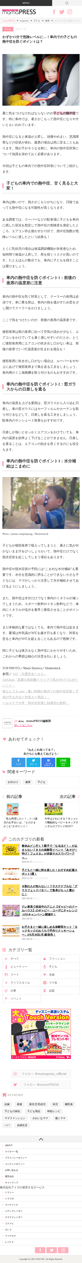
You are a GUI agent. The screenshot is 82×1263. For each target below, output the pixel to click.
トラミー (9, 1192)
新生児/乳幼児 (37, 1104)
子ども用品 (33, 1111)
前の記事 (14, 797)
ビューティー (19, 966)
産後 (19, 1104)
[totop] (41, 1139)
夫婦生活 (22, 1125)
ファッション (57, 958)
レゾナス (9, 1242)
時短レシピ (53, 1111)
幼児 (55, 1104)
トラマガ (9, 1198)
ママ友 (53, 982)
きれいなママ (40, 1118)
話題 (52, 990)
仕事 (13, 990)
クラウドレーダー (13, 1217)
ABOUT (9, 1145)
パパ (7, 1125)
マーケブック (11, 1205)
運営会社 (9, 1176)
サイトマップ (11, 1182)
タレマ (8, 1229)
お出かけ (13, 782)
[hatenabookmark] (48, 762)
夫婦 (52, 974)
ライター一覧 (11, 1151)
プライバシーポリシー (16, 1158)
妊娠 (7, 1104)
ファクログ (10, 1236)
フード (15, 974)
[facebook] (18, 762)
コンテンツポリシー (15, 1164)
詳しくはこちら (23, 725)
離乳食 (69, 1104)
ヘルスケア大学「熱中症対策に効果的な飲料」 (35, 703)
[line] (63, 762)
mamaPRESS (9, 20)
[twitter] (33, 762)
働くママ (60, 1118)
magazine (24, 20)
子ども (37, 20)
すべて (15, 958)
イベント (16, 998)
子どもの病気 (12, 1111)
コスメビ (9, 1223)
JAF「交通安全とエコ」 (30, 674)
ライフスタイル (20, 982)
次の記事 (68, 797)
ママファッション (15, 1118)
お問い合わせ (11, 1170)
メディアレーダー (13, 1211)
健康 (47, 20)
